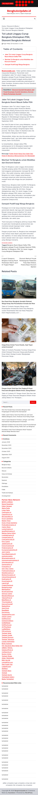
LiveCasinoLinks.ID (8, 539)
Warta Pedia (6, 508)
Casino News (6, 527)
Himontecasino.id (7, 562)
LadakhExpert (6, 666)
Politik (3, 489)
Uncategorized (6, 496)
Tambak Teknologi (8, 639)
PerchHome (6, 612)
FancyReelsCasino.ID (9, 554)
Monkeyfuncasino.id (8, 575)
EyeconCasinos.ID (8, 546)
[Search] (34, 18)
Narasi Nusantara (7, 504)
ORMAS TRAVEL (7, 648)
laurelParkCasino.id (8, 531)
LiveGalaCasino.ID (8, 535)
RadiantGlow (6, 606)
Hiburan (4, 471)
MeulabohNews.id (8, 596)
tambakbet (5, 686)
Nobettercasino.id (8, 573)
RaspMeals (5, 610)
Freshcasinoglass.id (8, 571)
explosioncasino (7, 556)
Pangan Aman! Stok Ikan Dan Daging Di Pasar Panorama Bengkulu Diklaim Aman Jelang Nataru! (18, 389)
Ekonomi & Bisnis (7, 243)
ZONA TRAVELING (8, 658)
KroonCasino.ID (7, 581)
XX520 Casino (6, 616)
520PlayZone (6, 618)
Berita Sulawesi (7, 643)
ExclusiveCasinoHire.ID (9, 550)
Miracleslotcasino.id (8, 558)
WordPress (28, 793)
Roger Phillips (6, 43)
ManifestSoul (6, 589)
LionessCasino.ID (7, 537)
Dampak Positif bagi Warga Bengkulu (17, 64)
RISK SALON (6, 660)
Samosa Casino (7, 593)
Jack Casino (6, 552)
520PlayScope (6, 625)
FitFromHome (6, 631)
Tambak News (6, 671)
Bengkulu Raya (6, 464)
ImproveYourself (7, 604)
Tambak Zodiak (7, 635)
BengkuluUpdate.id (19, 11)
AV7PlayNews (6, 627)
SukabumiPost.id (7, 650)
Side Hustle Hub (7, 664)
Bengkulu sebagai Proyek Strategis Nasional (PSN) (18, 247)
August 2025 (5, 457)
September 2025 (7, 454)
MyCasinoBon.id (7, 516)
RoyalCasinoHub (7, 591)
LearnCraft (5, 583)
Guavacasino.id (7, 564)
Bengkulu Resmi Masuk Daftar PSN (18, 245)
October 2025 (6, 451)
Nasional (4, 480)
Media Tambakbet (8, 679)
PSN (18, 249)
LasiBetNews (6, 629)
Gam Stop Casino (7, 568)
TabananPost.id (7, 598)
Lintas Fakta (6, 510)
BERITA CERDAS (7, 502)
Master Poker (6, 521)
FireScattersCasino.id (9, 525)
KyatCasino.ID (6, 579)
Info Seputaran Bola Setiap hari (12, 646)
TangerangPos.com (8, 614)
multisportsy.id (6, 652)
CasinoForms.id (7, 514)
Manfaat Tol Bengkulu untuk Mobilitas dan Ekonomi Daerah (19, 60)
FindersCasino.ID (7, 548)
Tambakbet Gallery (8, 677)
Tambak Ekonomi (7, 637)
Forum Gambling (7, 518)
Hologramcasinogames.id (10, 560)
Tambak (4, 673)
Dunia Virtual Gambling (9, 523)
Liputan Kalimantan (8, 641)
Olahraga (4, 483)
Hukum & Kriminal (7, 474)
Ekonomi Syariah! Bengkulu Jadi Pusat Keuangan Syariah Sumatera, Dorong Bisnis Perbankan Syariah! (18, 92)
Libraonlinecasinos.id (9, 577)
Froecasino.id (6, 566)
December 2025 (6, 445)
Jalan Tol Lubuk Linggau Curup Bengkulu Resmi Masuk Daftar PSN (19, 55)
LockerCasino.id (7, 529)
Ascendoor (11, 793)
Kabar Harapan (7, 506)
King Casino (6, 541)
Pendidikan (5, 486)
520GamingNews (7, 621)
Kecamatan (5, 477)
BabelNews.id (6, 600)
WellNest (5, 668)
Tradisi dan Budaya (7, 492)
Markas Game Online (9, 533)
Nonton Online (6, 654)
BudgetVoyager (7, 587)
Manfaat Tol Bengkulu (9, 249)
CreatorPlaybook (7, 585)
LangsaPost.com (7, 662)
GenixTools (5, 608)
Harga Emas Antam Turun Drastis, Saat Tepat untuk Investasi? (17, 346)
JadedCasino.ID (7, 543)
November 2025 (6, 448)
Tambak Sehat (6, 633)
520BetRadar (6, 623)
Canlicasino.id (6, 512)
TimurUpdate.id (7, 602)
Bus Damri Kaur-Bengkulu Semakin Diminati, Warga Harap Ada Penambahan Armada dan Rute (18, 302)
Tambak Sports (7, 675)
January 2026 (6, 442)
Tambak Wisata (7, 656)
